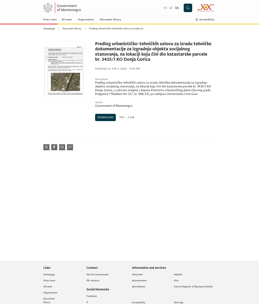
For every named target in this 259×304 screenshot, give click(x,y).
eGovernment (139, 280)
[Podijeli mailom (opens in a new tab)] (62, 147)
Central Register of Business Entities (193, 286)
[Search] (188, 8)
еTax (176, 280)
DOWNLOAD (105, 117)
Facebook (91, 296)
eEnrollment (138, 286)
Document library (110, 19)
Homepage (49, 28)
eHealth (178, 274)
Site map (178, 302)
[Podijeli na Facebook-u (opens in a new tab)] (54, 147)
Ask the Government (97, 274)
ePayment (137, 274)
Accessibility (138, 302)
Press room (50, 19)
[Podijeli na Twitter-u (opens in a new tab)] (46, 147)
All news (67, 19)
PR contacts (92, 280)
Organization (86, 19)
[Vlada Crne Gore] (72, 7)
